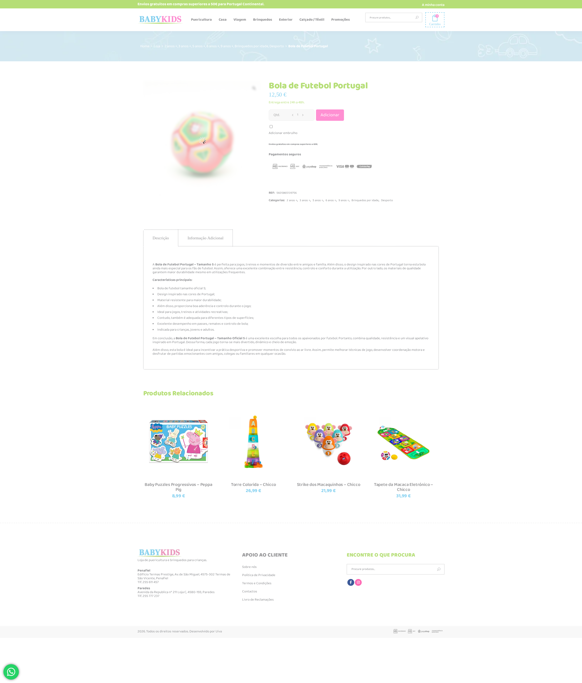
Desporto (276, 46)
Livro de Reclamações (258, 599)
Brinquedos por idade (251, 46)
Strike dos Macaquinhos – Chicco (328, 484)
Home (144, 46)
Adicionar (330, 115)
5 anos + (198, 46)
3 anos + (184, 46)
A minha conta (433, 5)
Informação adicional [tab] (205, 238)
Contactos (249, 591)
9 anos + (227, 46)
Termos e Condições (256, 583)
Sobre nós (249, 567)
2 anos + (171, 46)
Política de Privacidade (258, 575)
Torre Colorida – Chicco (253, 484)
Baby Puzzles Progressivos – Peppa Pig (178, 487)
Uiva (219, 631)
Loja (157, 46)
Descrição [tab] (161, 238)
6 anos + (212, 46)
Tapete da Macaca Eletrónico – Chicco (403, 487)
